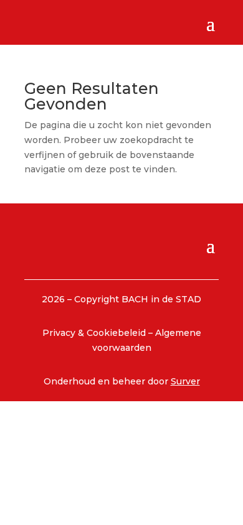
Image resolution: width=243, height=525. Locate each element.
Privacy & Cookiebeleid (95, 332)
